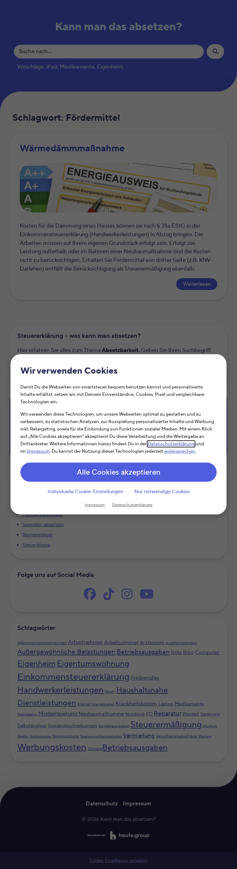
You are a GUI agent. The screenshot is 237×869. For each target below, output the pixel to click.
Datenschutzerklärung (171, 444)
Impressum (38, 452)
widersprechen (179, 452)
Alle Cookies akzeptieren (118, 472)
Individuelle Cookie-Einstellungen (85, 492)
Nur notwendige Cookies (162, 492)
